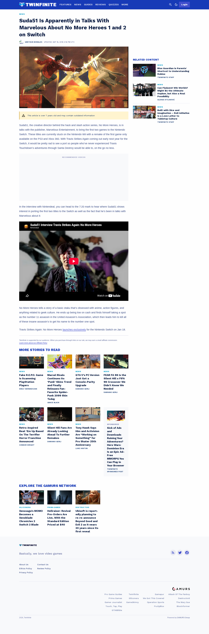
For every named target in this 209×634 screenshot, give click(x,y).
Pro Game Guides (113, 594)
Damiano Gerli (82, 389)
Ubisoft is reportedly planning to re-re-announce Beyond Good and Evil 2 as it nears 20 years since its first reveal (86, 521)
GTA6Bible (117, 610)
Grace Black (53, 403)
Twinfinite (134, 594)
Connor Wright (26, 445)
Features (65, 4)
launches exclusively (74, 329)
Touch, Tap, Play (113, 606)
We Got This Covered (153, 598)
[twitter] (180, 553)
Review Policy (44, 568)
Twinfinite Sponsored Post (115, 470)
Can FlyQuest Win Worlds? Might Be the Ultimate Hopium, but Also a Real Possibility (172, 92)
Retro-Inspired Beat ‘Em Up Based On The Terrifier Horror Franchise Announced (31, 434)
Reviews (100, 4)
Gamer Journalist (113, 602)
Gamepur (159, 594)
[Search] (170, 4)
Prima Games (115, 598)
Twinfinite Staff (165, 77)
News (77, 4)
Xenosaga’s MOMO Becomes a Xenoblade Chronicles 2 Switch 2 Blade (31, 517)
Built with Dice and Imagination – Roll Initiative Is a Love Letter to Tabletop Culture (173, 114)
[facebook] (187, 553)
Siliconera (134, 598)
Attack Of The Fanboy (179, 594)
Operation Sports (155, 602)
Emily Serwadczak (28, 389)
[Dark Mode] (176, 4)
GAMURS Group (183, 618)
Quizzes (114, 4)
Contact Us (42, 564)
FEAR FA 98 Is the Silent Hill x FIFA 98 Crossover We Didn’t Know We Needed (115, 381)
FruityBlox (159, 606)
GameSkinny (132, 602)
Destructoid (184, 598)
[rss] (173, 553)
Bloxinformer (183, 606)
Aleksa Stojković (166, 100)
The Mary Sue (183, 602)
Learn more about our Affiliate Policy (33, 343)
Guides (88, 4)
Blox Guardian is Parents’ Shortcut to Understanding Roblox (173, 71)
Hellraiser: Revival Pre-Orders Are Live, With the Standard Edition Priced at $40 (59, 517)
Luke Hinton (81, 448)
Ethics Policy (25, 568)
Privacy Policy (26, 572)
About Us (23, 564)
